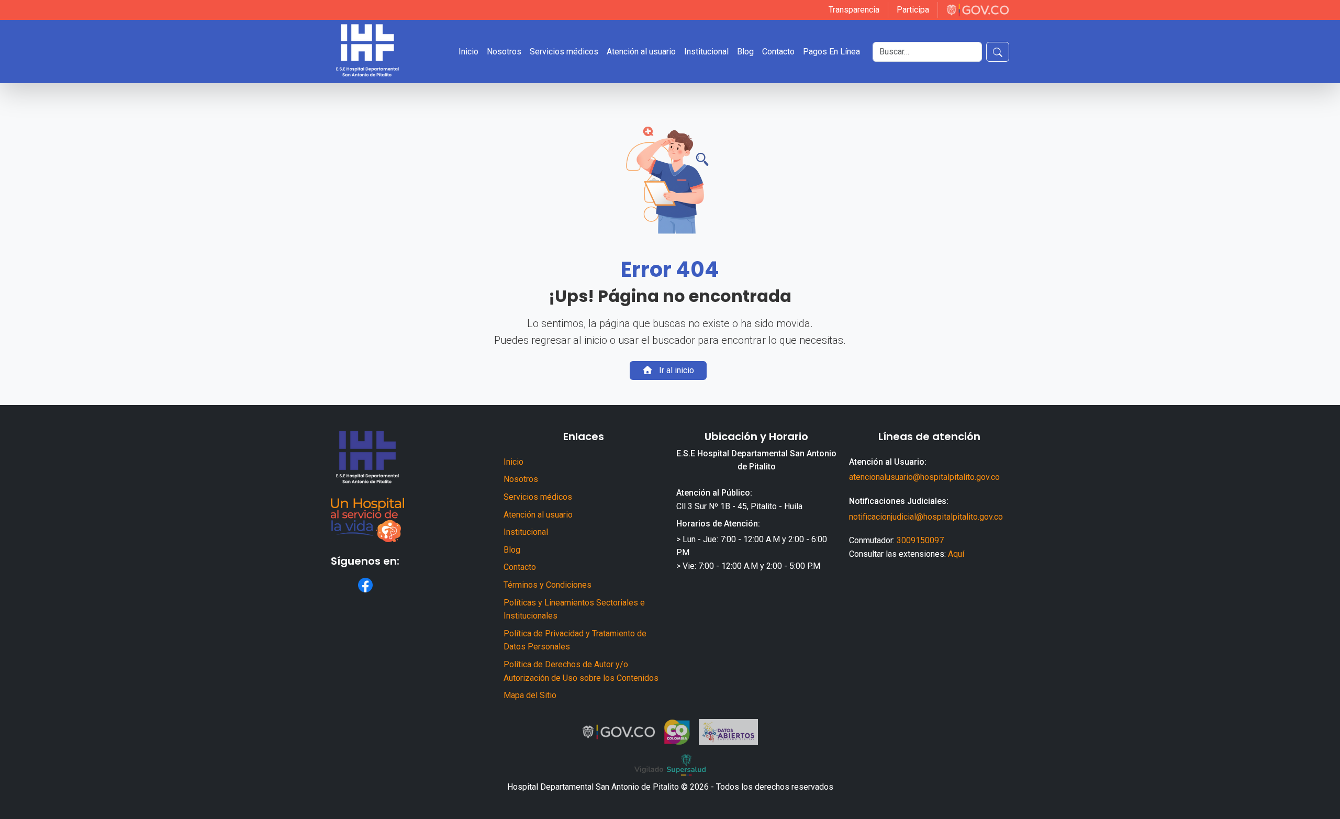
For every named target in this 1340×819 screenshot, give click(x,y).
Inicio (513, 462)
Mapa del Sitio (530, 695)
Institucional (526, 532)
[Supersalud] (670, 765)
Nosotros (521, 479)
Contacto (520, 567)
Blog (512, 550)
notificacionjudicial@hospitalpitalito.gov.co (926, 517)
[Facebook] (365, 585)
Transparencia (854, 10)
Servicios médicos (538, 497)
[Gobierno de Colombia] (977, 10)
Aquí (956, 554)
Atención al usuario (538, 515)
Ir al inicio (675, 370)
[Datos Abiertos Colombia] (728, 732)
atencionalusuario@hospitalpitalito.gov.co (924, 477)
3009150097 (920, 540)
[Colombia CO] (677, 732)
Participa (913, 10)
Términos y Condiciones (547, 585)
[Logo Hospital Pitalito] (367, 51)
